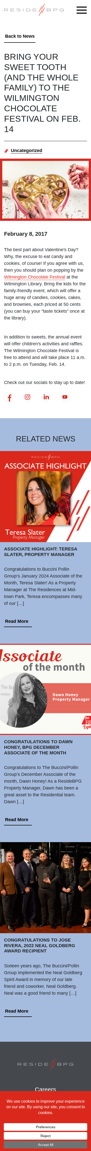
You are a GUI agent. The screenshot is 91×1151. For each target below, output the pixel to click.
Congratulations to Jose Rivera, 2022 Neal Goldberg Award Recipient (39, 945)
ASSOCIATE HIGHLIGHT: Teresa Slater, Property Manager (40, 551)
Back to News (20, 36)
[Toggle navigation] (83, 10)
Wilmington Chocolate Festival (34, 277)
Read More (16, 621)
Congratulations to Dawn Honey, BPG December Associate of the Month (38, 747)
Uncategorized (26, 150)
